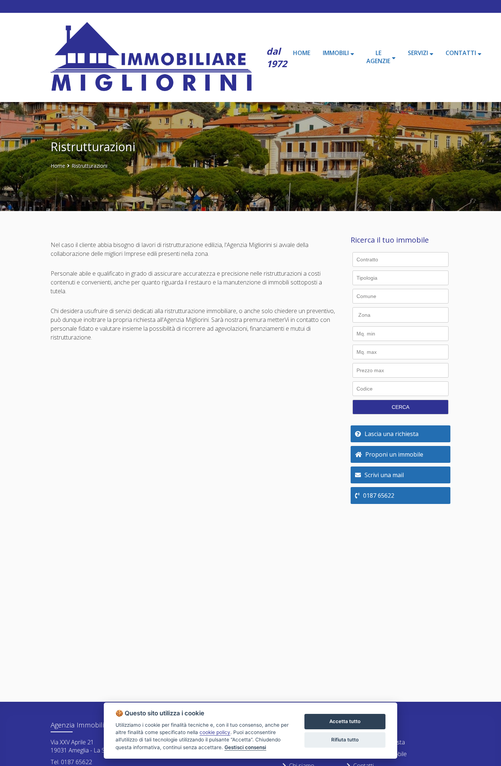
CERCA (400, 407)
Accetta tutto (345, 721)
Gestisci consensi (245, 747)
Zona (364, 315)
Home (58, 165)
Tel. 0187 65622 (71, 762)
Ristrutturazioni (89, 165)
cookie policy (215, 732)
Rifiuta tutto (345, 740)
